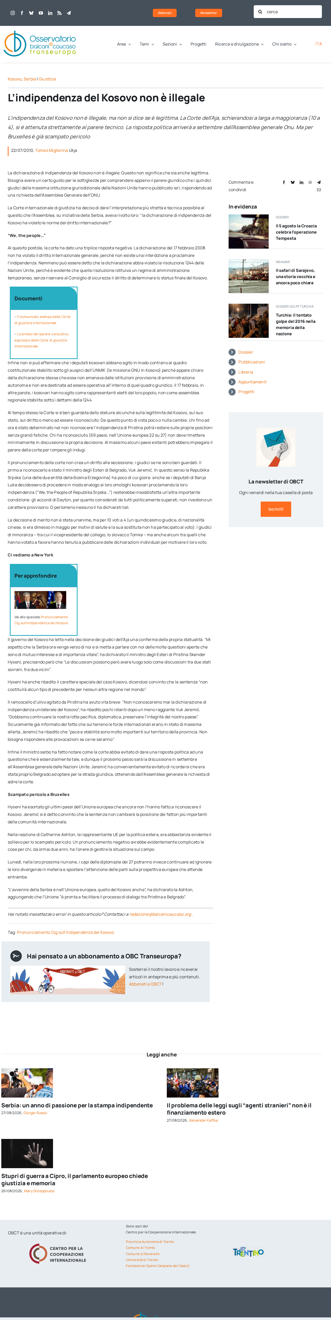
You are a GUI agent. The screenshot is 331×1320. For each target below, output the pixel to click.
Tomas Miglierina (51, 150)
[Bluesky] (292, 182)
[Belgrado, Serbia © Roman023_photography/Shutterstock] (27, 1070)
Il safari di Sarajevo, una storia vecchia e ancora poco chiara (295, 276)
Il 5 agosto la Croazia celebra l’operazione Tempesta (296, 232)
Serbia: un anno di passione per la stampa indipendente (77, 1105)
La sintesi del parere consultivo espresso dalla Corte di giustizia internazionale (41, 340)
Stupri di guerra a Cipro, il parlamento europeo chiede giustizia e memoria (74, 1179)
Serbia (30, 79)
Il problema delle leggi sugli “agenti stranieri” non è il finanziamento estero (239, 1109)
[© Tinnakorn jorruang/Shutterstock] (27, 1141)
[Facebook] (284, 182)
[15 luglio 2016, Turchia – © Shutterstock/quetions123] (249, 306)
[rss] (59, 13)
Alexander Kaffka (203, 1120)
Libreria (245, 372)
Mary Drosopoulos (39, 1190)
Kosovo (14, 79)
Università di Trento (142, 1259)
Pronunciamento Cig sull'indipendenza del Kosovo (65, 932)
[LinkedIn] (301, 182)
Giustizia (47, 79)
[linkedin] (50, 13)
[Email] (318, 189)
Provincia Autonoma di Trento (150, 1241)
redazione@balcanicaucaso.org (160, 914)
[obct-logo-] (40, 28)
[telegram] (69, 13)
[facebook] (22, 13)
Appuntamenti (252, 382)
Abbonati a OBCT (145, 984)
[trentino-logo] (248, 1248)
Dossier (245, 352)
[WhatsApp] (310, 182)
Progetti (246, 391)
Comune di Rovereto (143, 1253)
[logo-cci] (59, 1243)
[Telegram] (318, 182)
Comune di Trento (140, 1247)
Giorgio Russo (35, 1112)
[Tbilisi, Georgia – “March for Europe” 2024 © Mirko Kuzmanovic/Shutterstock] (193, 1070)
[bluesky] (31, 13)
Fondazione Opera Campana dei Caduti (157, 1265)
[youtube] (41, 13)
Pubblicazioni (251, 362)
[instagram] (13, 13)
